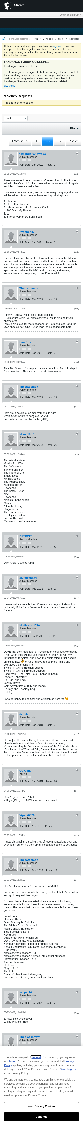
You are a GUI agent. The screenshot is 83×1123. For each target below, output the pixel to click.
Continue (41, 1116)
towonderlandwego (32, 153)
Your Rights (68, 1069)
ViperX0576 (27, 815)
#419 (76, 1012)
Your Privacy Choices (41, 1106)
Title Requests (72, 39)
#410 (76, 407)
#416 (76, 791)
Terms (12, 1061)
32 (59, 141)
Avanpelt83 (27, 231)
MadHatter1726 (29, 625)
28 (47, 141)
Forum (35, 39)
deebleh (24, 714)
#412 (76, 556)
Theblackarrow (29, 1036)
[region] (41, 1084)
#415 (76, 734)
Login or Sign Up (69, 14)
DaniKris (25, 342)
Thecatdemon (28, 288)
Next (73, 141)
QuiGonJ (25, 770)
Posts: (49, 164)
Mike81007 (26, 434)
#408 (76, 308)
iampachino (27, 992)
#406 (76, 174)
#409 (76, 362)
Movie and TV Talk (52, 39)
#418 (76, 880)
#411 (76, 454)
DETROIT (25, 536)
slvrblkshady (28, 577)
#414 (76, 645)
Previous (20, 141)
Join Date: (25, 164)
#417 (76, 835)
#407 (76, 252)
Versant (36, 1057)
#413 (76, 598)
